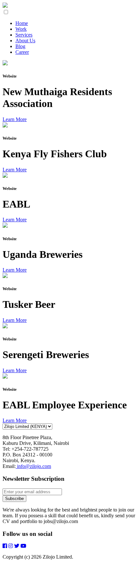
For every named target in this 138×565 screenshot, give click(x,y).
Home (21, 23)
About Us (25, 40)
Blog (20, 46)
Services (23, 34)
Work (21, 29)
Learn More (15, 119)
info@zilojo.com (33, 466)
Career (22, 52)
